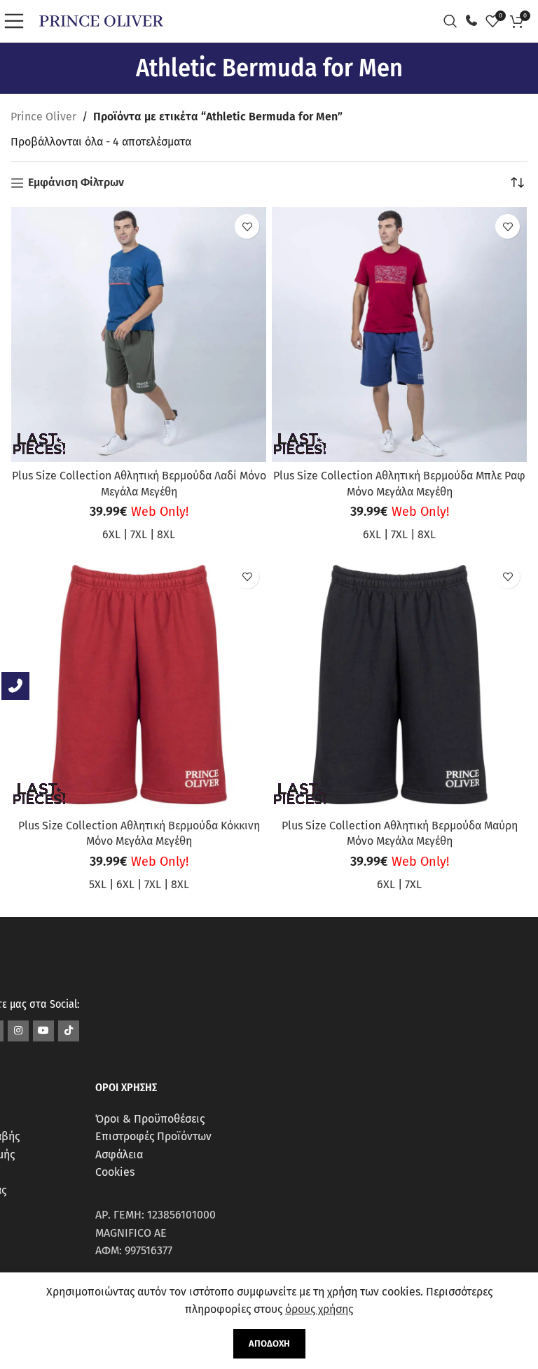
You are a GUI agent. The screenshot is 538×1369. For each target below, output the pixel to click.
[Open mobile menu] (18, 21)
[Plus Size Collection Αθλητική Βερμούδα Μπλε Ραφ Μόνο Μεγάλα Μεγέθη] (399, 334)
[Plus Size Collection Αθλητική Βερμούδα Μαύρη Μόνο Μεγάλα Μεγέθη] (399, 684)
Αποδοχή (269, 1343)
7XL (138, 534)
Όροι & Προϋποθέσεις (150, 1118)
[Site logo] (101, 20)
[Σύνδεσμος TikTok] (68, 1030)
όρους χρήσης (319, 1309)
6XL (111, 534)
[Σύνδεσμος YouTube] (43, 1030)
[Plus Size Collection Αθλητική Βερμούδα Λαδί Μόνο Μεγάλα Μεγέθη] (138, 334)
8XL (166, 534)
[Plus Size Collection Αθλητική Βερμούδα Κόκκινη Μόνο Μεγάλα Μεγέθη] (138, 684)
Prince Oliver (43, 116)
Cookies (114, 1172)
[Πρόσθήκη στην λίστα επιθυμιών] (247, 226)
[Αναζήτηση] (453, 21)
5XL (97, 884)
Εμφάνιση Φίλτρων (76, 183)
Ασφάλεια (119, 1154)
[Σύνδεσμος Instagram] (18, 1030)
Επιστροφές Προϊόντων (153, 1136)
